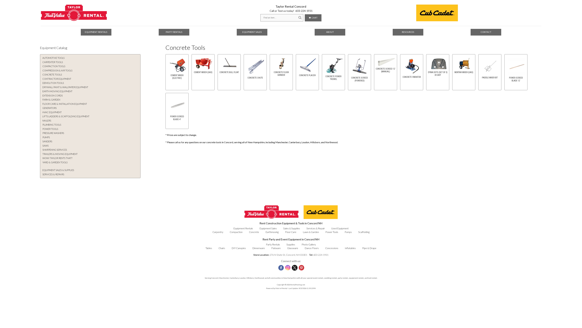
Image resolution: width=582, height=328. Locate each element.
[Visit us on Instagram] (287, 267)
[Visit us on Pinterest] (301, 267)
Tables (209, 248)
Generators (49, 108)
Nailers (46, 120)
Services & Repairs (53, 174)
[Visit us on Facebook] (280, 267)
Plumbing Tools (51, 124)
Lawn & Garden (311, 232)
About (330, 32)
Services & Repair (315, 228)
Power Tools (50, 129)
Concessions (331, 248)
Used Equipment (340, 228)
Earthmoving (272, 232)
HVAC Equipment (52, 112)
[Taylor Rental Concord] (74, 19)
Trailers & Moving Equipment (60, 154)
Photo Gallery (309, 244)
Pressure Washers (53, 133)
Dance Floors (312, 248)
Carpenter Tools (52, 62)
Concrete (254, 232)
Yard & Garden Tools (55, 162)
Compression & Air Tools (57, 70)
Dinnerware (258, 248)
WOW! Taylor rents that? (57, 158)
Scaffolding (364, 232)
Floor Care (290, 232)
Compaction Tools (53, 66)
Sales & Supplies (291, 228)
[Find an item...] (299, 18)
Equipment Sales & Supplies (58, 170)
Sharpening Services (54, 149)
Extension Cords (52, 95)
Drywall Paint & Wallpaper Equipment (65, 87)
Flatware (276, 248)
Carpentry (217, 232)
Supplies (290, 244)
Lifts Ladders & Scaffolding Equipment (65, 116)
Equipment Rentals (96, 32)
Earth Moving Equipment (57, 91)
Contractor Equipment (56, 78)
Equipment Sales (252, 32)
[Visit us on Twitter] (294, 267)
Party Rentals (174, 32)
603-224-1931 (303, 10)
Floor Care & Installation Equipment (64, 103)
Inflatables (350, 248)
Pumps (46, 137)
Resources (408, 32)
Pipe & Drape (369, 248)
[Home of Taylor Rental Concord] (271, 218)
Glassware (292, 248)
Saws (45, 145)
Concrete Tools (52, 74)
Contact (486, 32)
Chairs (222, 248)
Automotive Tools (53, 57)
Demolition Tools (53, 83)
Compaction (236, 232)
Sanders (47, 141)
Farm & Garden (51, 99)
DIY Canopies (239, 248)
